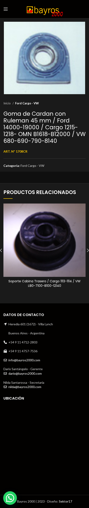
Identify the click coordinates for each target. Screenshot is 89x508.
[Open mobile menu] (5, 9)
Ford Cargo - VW (27, 103)
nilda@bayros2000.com (24, 387)
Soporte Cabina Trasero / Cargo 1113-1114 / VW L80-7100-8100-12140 (44, 283)
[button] (10, 498)
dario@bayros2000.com (25, 373)
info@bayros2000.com (24, 360)
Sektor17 (65, 501)
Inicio (7, 103)
